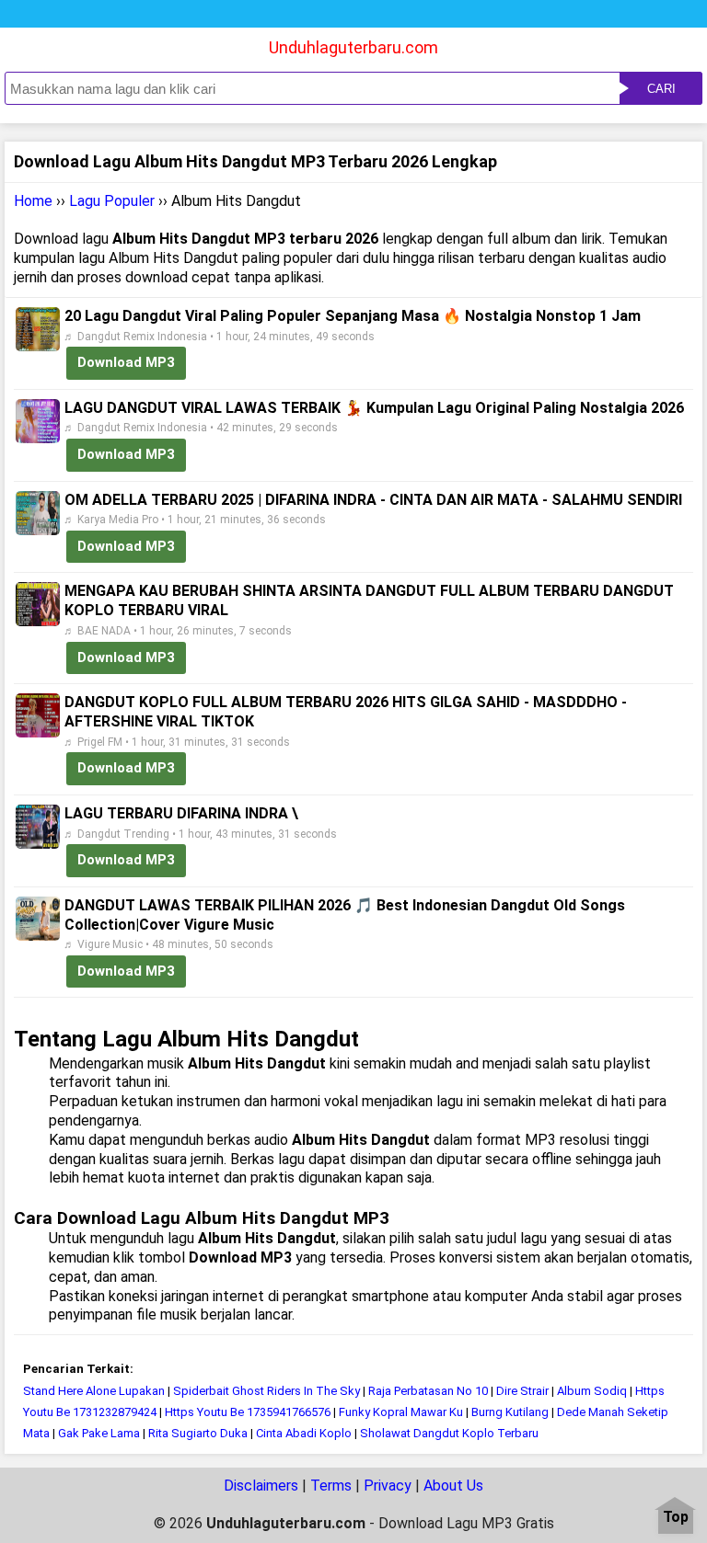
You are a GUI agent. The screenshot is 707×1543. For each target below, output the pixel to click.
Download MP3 (126, 362)
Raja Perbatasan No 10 (428, 1391)
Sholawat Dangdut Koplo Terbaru (449, 1433)
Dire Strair (522, 1391)
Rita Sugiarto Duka (198, 1433)
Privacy (387, 1485)
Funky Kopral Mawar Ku (401, 1412)
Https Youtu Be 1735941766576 (247, 1412)
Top (676, 1518)
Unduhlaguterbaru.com (353, 47)
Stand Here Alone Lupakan (94, 1391)
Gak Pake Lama (100, 1433)
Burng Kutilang (510, 1412)
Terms (331, 1485)
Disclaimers (261, 1485)
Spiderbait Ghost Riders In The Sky (266, 1391)
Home (33, 201)
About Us (453, 1485)
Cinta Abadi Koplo (305, 1433)
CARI (661, 89)
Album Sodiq (592, 1391)
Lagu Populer (112, 201)
